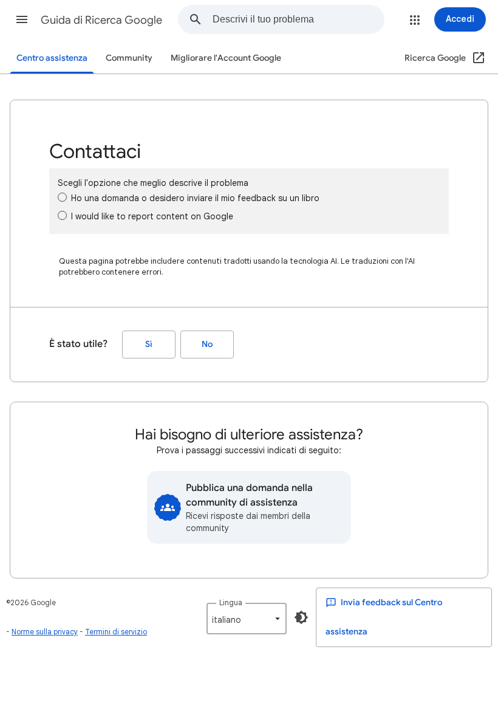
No (207, 344)
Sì (148, 344)
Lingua (230, 602)
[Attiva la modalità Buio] (301, 617)
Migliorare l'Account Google (226, 58)
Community (129, 58)
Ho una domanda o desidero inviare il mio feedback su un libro (195, 198)
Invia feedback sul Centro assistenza (384, 617)
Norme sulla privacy (45, 631)
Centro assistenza (51, 58)
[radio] (62, 197)
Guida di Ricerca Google (101, 20)
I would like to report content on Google (152, 216)
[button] (21, 19)
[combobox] (298, 19)
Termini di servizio (116, 631)
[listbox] (246, 618)
